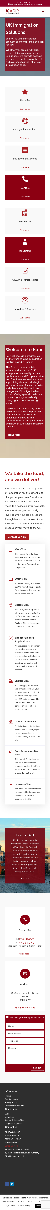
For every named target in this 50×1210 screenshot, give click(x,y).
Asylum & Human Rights (15, 1120)
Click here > (25, 109)
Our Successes (11, 1099)
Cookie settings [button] (24, 1206)
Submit (37, 1067)
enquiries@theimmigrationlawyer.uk (27, 1017)
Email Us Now (11, 1146)
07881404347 (26, 939)
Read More (14, 434)
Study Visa (21, 578)
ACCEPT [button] (39, 1206)
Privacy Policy (11, 1102)
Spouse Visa (22, 680)
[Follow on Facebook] (7, 1184)
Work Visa (20, 549)
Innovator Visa (23, 784)
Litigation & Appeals (13, 1124)
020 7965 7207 (26, 942)
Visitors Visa (22, 604)
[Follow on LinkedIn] (12, 1184)
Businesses (9, 1114)
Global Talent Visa (25, 721)
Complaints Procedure (14, 1106)
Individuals (9, 1117)
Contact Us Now (17, 537)
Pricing (8, 1096)
